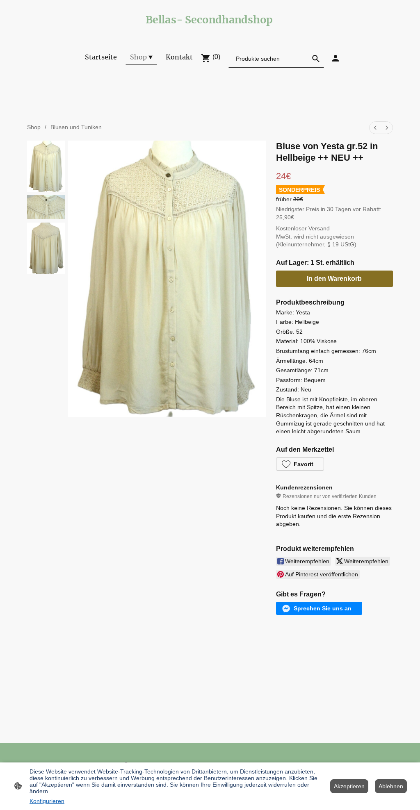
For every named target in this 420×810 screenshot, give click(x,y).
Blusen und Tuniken (76, 127)
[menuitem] (375, 128)
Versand (319, 228)
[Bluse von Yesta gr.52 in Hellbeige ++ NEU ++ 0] (46, 166)
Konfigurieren (47, 801)
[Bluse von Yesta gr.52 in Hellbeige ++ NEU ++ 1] (46, 207)
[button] (300, 464)
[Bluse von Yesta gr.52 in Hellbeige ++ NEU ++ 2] (46, 248)
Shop (34, 127)
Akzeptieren (349, 786)
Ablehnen (391, 786)
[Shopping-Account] (335, 58)
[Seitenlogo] (210, 31)
